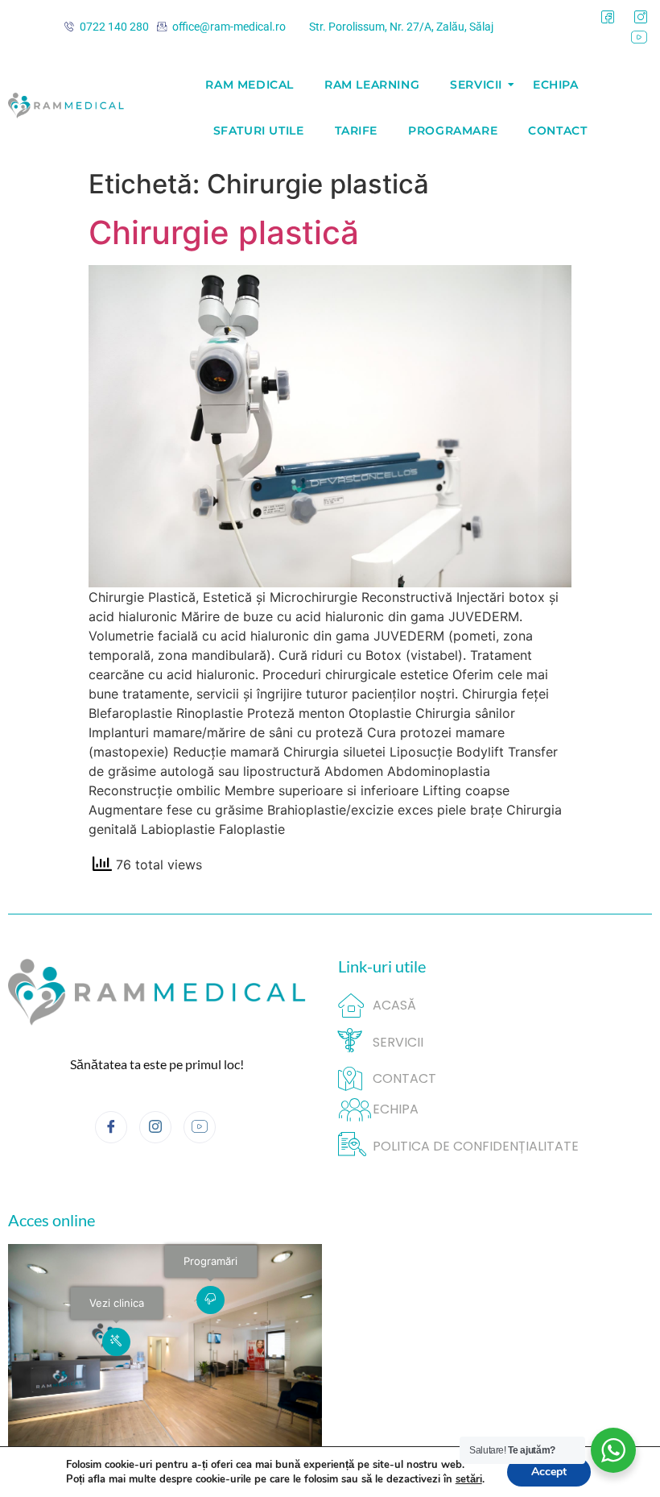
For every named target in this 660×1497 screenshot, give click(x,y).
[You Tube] (639, 37)
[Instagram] (640, 16)
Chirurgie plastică (224, 232)
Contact (557, 130)
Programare (452, 130)
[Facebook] (607, 16)
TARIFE (356, 130)
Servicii (476, 84)
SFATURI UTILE (258, 130)
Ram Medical (249, 84)
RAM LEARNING (371, 84)
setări (469, 1479)
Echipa (556, 84)
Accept (549, 1471)
